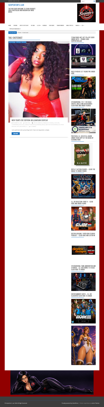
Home (9, 25)
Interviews (18, 42)
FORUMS (15, 25)
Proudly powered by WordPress (70, 403)
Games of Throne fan (30, 124)
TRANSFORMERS (60, 25)
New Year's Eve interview (52, 124)
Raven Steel (27, 123)
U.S (26, 126)
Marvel (77, 25)
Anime (44, 123)
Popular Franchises (15, 29)
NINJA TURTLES (69, 25)
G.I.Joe (38, 25)
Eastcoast (21, 124)
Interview (38, 124)
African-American (37, 123)
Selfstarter (22, 126)
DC (82, 25)
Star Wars (51, 25)
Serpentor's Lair (16, 5)
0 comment (33, 126)
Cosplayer (56, 123)
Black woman (50, 123)
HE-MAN (33, 25)
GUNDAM (44, 25)
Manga (43, 124)
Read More (15, 133)
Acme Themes (95, 403)
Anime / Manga (12, 42)
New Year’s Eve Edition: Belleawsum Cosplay (30, 120)
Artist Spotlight (24, 25)
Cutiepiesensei (15, 124)
